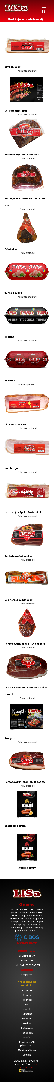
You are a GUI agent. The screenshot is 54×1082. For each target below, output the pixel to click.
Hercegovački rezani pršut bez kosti (25, 782)
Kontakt (27, 1009)
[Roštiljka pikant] (27, 847)
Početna (27, 990)
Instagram (27, 1027)
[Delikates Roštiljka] (27, 89)
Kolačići (27, 1037)
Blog (27, 1004)
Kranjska (9, 738)
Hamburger (11, 468)
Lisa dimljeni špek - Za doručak (23, 512)
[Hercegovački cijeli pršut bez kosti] (27, 622)
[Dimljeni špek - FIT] (27, 403)
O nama (27, 995)
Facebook (27, 1032)
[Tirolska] (27, 315)
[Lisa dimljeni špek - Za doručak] (27, 490)
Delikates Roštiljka (15, 110)
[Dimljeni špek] (27, 45)
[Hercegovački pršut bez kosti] (27, 133)
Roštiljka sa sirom (15, 825)
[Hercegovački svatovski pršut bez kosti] (27, 177)
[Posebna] (27, 359)
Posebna (9, 380)
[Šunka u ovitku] (27, 271)
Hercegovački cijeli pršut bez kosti (24, 643)
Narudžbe (27, 1013)
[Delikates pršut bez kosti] (27, 534)
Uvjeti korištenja (27, 1049)
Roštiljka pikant (27, 867)
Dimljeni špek (12, 67)
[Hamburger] (27, 446)
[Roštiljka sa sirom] (27, 804)
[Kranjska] (27, 716)
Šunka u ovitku (13, 293)
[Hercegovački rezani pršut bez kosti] (27, 760)
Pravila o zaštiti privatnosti (27, 1044)
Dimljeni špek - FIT (15, 424)
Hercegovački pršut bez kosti (21, 154)
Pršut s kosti (11, 249)
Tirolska (9, 336)
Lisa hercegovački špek (18, 599)
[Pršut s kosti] (27, 227)
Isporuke (27, 1018)
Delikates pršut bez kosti (19, 556)
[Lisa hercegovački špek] (27, 578)
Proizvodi (27, 999)
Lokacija (27, 1054)
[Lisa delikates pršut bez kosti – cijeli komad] (27, 666)
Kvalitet (27, 1023)
